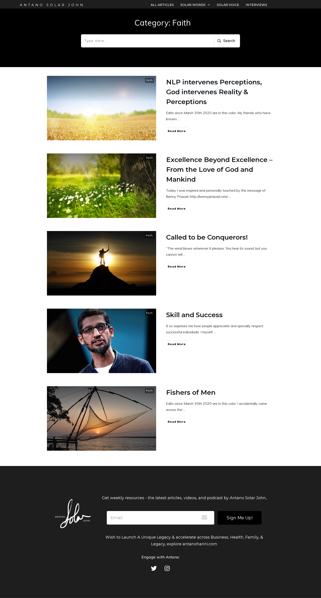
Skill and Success (194, 315)
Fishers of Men (191, 392)
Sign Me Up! (239, 517)
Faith (149, 80)
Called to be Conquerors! (207, 237)
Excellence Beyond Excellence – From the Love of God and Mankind (219, 169)
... (178, 119)
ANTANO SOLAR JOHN (52, 5)
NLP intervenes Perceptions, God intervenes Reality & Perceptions (214, 92)
